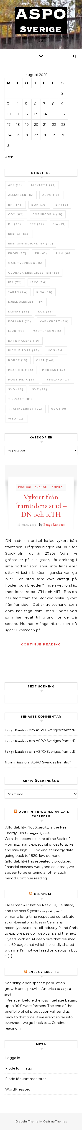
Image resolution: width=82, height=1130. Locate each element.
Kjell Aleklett (26, 301)
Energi (19, 233)
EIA (59, 224)
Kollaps (19, 321)
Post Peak (22, 379)
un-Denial (44, 894)
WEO (16, 418)
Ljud (16, 331)
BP (62, 204)
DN (14, 224)
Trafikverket (25, 408)
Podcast (54, 370)
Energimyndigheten (30, 243)
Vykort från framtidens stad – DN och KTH (41, 506)
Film (64, 253)
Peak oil (20, 370)
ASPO (51, 195)
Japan (18, 292)
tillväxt (20, 399)
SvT (39, 389)
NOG (56, 350)
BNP (15, 204)
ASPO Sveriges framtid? (56, 730)
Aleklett (43, 185)
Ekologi (24, 487)
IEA (15, 282)
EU (41, 253)
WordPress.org (18, 1089)
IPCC (39, 282)
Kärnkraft (54, 321)
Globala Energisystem (33, 272)
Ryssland (58, 379)
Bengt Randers (54, 524)
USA (59, 408)
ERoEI (17, 253)
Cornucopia (48, 214)
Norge (18, 360)
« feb (9, 157)
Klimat (18, 311)
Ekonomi (42, 487)
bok (39, 204)
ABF (15, 185)
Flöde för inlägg (18, 1068)
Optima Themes (55, 1121)
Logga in (12, 1058)
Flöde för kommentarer (25, 1079)
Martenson (47, 331)
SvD (15, 389)
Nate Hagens (24, 340)
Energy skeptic (44, 972)
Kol (45, 311)
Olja (45, 360)
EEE (37, 224)
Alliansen (21, 195)
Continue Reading (41, 644)
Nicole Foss (23, 350)
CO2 (16, 214)
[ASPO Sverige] (41, 21)
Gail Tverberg (25, 263)
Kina (44, 292)
